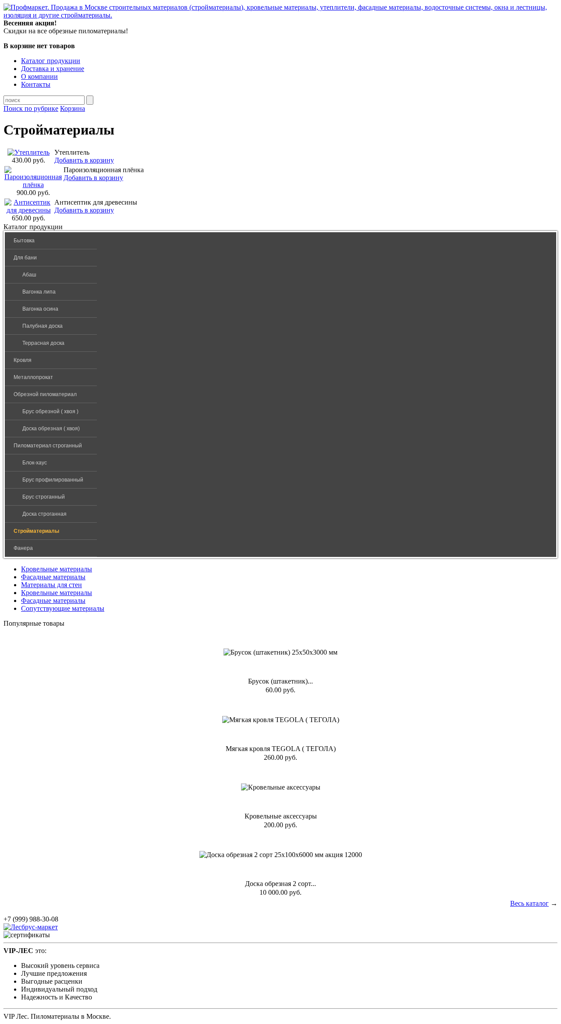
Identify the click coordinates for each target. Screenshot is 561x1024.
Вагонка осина (40, 309)
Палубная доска (42, 326)
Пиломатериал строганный (48, 446)
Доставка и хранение (52, 68)
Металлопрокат (33, 377)
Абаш (29, 275)
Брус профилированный (52, 480)
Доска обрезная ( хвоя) (51, 428)
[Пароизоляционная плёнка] (33, 184)
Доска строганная (44, 514)
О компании (39, 76)
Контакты (35, 84)
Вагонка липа (39, 292)
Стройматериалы (36, 531)
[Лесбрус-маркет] (31, 927)
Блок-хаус (34, 463)
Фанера (23, 548)
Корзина (72, 108)
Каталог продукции (50, 60)
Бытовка (24, 240)
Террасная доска (43, 343)
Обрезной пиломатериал (45, 394)
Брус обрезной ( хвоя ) (50, 411)
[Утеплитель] (28, 152)
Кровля (23, 360)
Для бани (25, 258)
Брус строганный (43, 497)
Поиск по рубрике (31, 108)
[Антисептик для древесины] (28, 210)
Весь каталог (529, 903)
